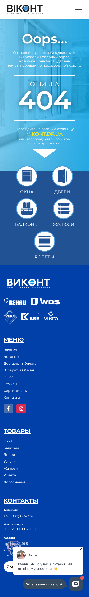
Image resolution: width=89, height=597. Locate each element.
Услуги (10, 461)
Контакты (12, 397)
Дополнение (15, 482)
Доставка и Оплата (20, 363)
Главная (10, 350)
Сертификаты (16, 391)
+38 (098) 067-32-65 (20, 516)
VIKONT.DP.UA (45, 134)
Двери (9, 455)
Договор (11, 357)
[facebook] (8, 408)
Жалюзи (11, 468)
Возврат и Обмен (19, 370)
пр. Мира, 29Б (16, 544)
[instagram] (21, 408)
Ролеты (10, 475)
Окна (8, 441)
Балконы (11, 448)
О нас (8, 377)
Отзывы (10, 384)
